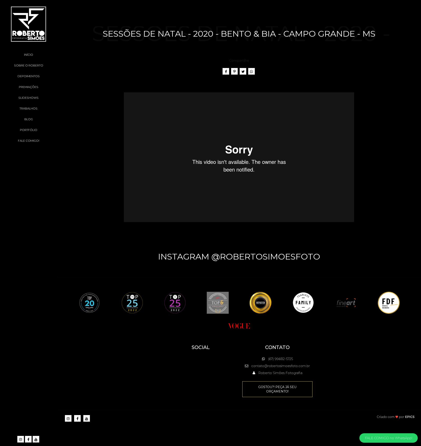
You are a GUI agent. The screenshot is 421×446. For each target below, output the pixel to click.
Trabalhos (28, 108)
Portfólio (28, 130)
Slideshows (28, 97)
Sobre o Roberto (28, 65)
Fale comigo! (28, 140)
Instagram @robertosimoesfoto (239, 256)
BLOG (28, 119)
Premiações (28, 87)
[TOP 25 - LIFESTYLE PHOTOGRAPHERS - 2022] (175, 302)
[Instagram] (21, 439)
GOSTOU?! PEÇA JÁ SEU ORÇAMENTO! (277, 389)
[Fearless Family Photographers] (303, 302)
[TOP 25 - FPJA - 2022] (132, 302)
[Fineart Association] (346, 302)
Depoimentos (29, 76)
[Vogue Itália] (239, 325)
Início (28, 54)
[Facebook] (28, 439)
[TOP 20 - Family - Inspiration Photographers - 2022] (89, 302)
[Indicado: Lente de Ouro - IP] (260, 302)
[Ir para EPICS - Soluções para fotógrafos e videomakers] (395, 417)
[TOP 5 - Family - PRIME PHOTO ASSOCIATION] (218, 302)
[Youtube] (36, 439)
